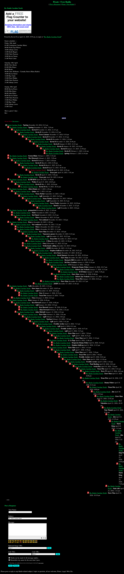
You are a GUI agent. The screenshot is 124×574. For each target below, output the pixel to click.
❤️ (20, 542)
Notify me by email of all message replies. (24, 558)
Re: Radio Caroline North (52, 37)
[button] (41, 538)
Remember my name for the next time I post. (25, 560)
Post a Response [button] (55, 4)
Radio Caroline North (14, 125)
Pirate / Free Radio (68, 4)
